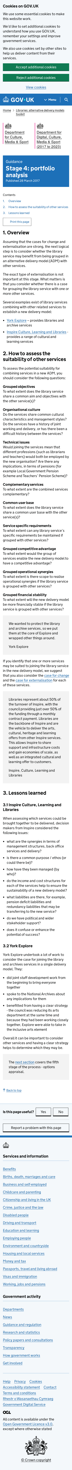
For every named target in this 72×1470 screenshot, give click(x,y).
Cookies (35, 1381)
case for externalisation (34, 680)
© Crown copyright (36, 1460)
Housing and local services (24, 1253)
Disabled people (16, 1215)
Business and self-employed (25, 1184)
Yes (46, 1112)
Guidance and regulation (22, 1324)
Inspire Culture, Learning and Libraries (36, 332)
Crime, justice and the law (23, 1207)
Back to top (14, 1090)
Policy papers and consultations (28, 1340)
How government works (21, 1355)
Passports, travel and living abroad (30, 1269)
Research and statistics (21, 1332)
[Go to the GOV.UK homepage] (18, 99)
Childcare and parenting (22, 1192)
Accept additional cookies (36, 67)
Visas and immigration (20, 1276)
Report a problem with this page (36, 1128)
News (7, 1317)
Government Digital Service (24, 1404)
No (63, 1112)
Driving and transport (19, 1223)
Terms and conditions (19, 1393)
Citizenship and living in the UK (27, 1199)
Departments (13, 1309)
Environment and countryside (26, 1246)
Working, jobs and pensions (24, 1284)
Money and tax (14, 1261)
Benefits (9, 1169)
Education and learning (21, 1230)
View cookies (36, 87)
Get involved (12, 1363)
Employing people (17, 1238)
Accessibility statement (21, 1387)
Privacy (20, 1381)
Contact (50, 1387)
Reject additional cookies (36, 77)
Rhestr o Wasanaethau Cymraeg (28, 1398)
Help (7, 1381)
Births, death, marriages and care (29, 1176)
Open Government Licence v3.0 (27, 1424)
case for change (56, 675)
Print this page (19, 222)
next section (24, 1062)
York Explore (16, 320)
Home (7, 110)
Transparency (13, 1347)
